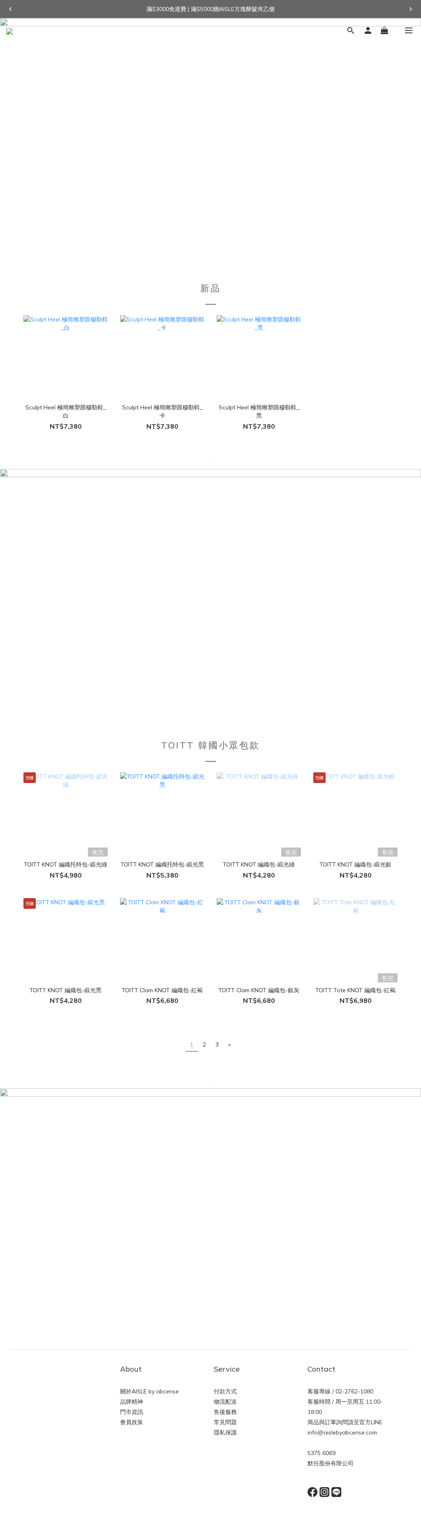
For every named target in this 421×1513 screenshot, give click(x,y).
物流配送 (225, 1401)
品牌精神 (131, 1401)
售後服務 (225, 1412)
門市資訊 (131, 1412)
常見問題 (225, 1422)
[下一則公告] (410, 9)
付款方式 (225, 1391)
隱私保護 (225, 1432)
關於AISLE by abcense (149, 1391)
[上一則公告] (10, 9)
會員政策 (131, 1422)
